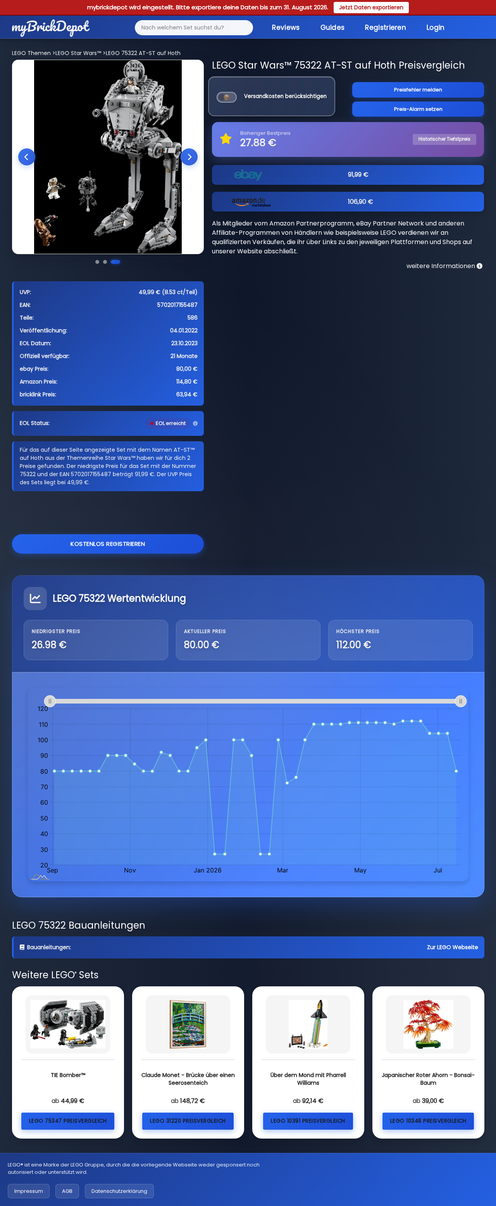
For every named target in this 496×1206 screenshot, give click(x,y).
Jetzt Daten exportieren (371, 7)
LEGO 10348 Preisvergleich (428, 1121)
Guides (332, 27)
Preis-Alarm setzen (418, 109)
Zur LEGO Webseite (452, 947)
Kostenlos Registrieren (108, 544)
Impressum (28, 1191)
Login (436, 27)
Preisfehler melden (418, 89)
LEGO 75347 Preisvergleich (68, 1121)
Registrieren (385, 27)
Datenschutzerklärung (119, 1191)
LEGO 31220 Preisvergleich (188, 1121)
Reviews (286, 27)
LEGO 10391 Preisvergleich (308, 1121)
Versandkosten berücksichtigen (285, 96)
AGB (67, 1191)
